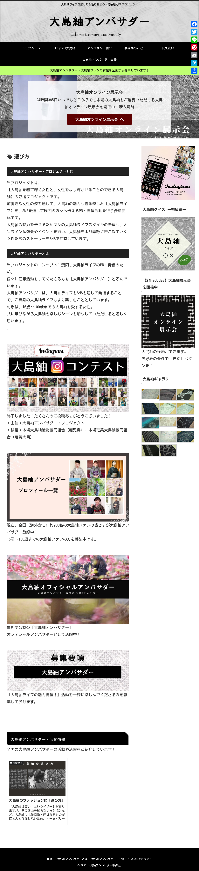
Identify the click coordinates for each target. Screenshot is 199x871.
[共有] (194, 71)
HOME (50, 859)
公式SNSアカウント (140, 859)
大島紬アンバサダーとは (72, 859)
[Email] (194, 55)
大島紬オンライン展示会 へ (99, 119)
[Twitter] (194, 32)
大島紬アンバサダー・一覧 (107, 859)
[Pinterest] (194, 47)
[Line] (194, 39)
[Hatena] (194, 63)
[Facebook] (194, 24)
